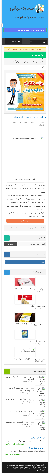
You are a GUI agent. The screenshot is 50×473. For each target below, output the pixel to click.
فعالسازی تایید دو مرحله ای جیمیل (30, 117)
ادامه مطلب (25, 221)
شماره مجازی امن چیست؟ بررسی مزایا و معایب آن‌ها (21, 389)
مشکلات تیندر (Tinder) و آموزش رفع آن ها (29, 359)
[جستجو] (8, 41)
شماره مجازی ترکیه (38, 306)
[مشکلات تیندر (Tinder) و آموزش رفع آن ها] (25, 351)
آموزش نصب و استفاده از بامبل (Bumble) (29, 324)
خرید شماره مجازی (38, 438)
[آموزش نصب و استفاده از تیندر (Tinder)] (25, 286)
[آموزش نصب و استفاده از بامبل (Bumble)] (25, 321)
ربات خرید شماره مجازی (36, 448)
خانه (40, 49)
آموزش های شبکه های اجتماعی (24, 49)
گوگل (12, 227)
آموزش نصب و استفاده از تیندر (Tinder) (30, 289)
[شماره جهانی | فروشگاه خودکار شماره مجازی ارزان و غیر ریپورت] (25, 92)
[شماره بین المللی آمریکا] (25, 338)
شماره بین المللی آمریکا (36, 341)
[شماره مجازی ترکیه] (25, 303)
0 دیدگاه (41, 125)
